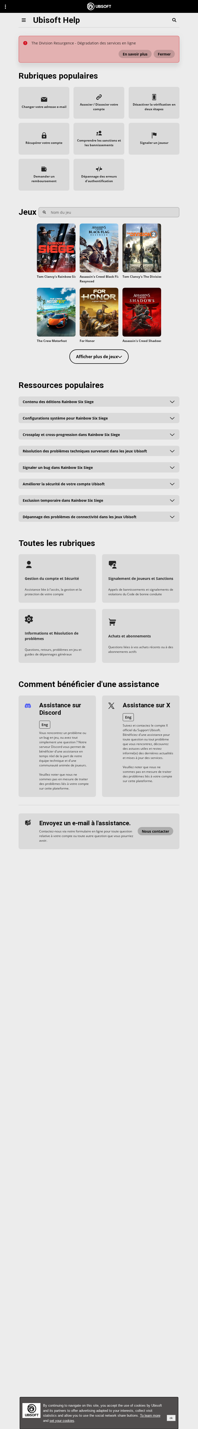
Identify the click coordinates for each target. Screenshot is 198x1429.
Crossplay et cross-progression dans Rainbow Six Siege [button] (71, 434)
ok (171, 1417)
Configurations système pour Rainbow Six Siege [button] (65, 417)
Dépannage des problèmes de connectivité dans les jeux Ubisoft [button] (79, 516)
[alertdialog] (99, 1413)
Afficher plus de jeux (97, 356)
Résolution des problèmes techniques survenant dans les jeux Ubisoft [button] (85, 450)
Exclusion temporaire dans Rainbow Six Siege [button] (63, 500)
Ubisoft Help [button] (56, 20)
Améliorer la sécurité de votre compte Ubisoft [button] (64, 483)
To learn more (150, 1415)
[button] (135, 54)
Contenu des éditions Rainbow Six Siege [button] (58, 401)
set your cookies (62, 1421)
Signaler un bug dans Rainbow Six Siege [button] (58, 467)
